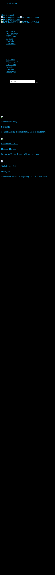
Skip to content (7, 15)
